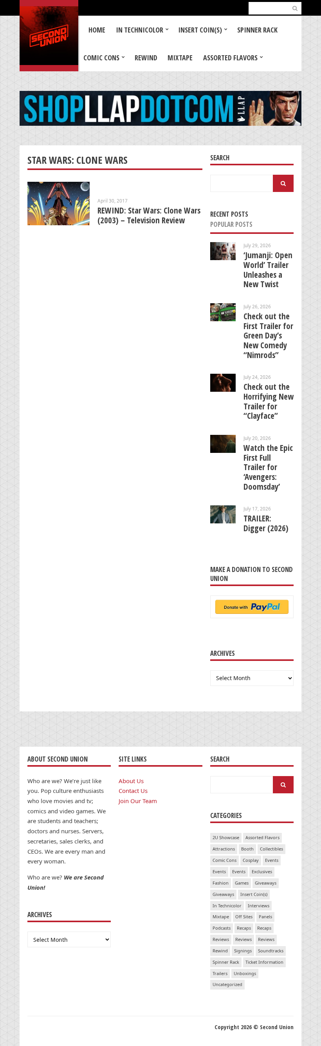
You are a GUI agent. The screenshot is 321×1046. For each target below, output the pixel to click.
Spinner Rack (257, 29)
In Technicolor (139, 29)
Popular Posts (231, 224)
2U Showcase (226, 837)
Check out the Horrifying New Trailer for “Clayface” (268, 401)
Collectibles (271, 849)
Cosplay (251, 860)
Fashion (221, 883)
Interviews (258, 905)
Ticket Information (264, 962)
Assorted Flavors (230, 57)
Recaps (244, 928)
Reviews (221, 939)
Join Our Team (138, 801)
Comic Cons (101, 57)
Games (242, 883)
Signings (243, 951)
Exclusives (262, 871)
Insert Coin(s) (200, 29)
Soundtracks (270, 951)
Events (271, 860)
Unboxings (245, 973)
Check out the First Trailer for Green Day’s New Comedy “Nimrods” (268, 335)
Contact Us (133, 790)
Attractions (224, 849)
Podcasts (222, 928)
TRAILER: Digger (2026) (266, 523)
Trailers (220, 973)
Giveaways (265, 883)
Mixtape (180, 57)
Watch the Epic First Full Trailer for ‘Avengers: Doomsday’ (268, 467)
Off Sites (243, 916)
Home (96, 29)
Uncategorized (227, 984)
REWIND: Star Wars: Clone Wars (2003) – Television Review (148, 215)
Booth (247, 849)
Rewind (146, 57)
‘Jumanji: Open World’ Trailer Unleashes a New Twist (267, 270)
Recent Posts (229, 214)
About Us (131, 781)
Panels (265, 916)
